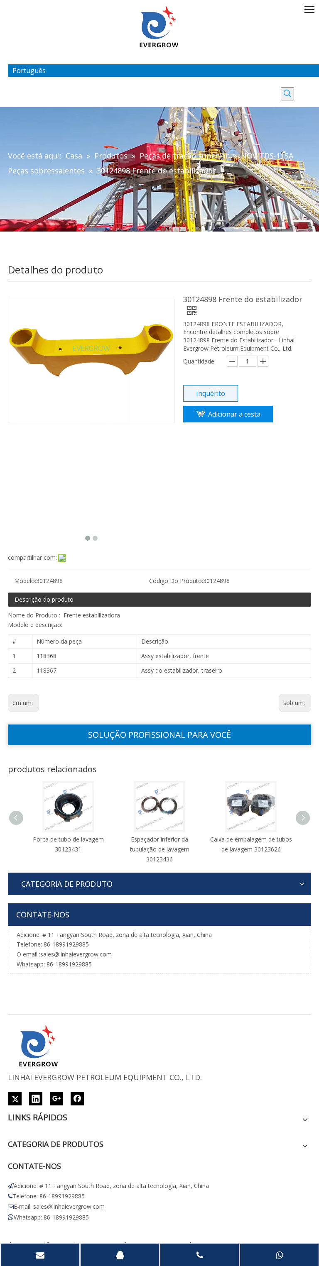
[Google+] (56, 1098)
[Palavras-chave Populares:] (287, 93)
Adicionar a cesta (234, 414)
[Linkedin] (35, 1098)
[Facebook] (77, 1098)
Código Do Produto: (176, 581)
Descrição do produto (44, 599)
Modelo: (25, 581)
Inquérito (210, 393)
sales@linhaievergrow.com (76, 954)
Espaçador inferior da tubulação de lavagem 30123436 (159, 849)
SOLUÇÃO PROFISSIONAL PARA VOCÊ (159, 734)
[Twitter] (15, 1098)
